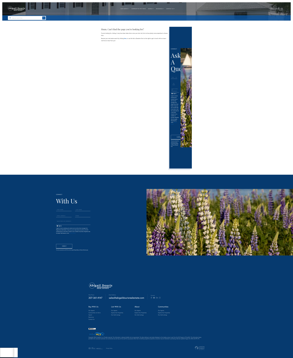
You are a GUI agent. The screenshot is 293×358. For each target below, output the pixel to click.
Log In (277, 8)
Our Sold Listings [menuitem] (115, 315)
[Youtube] (154, 298)
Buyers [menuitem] (3, 352)
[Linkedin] (157, 298)
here (125, 38)
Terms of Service (175, 145)
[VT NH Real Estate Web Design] (199, 348)
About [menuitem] (3, 350)
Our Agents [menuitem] (124, 8)
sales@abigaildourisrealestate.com (126, 297)
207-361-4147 (95, 297)
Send (179, 137)
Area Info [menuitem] (4, 356)
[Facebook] (151, 298)
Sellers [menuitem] (3, 354)
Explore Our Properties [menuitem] (117, 313)
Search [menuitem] (150, 8)
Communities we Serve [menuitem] (138, 8)
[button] (43, 17)
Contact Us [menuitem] (170, 8)
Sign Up (272, 8)
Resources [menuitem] (159, 8)
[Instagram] (160, 298)
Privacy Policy (175, 143)
